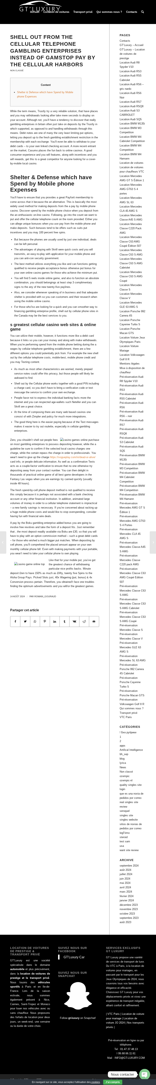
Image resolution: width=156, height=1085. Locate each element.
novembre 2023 (129, 909)
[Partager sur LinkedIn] (55, 621)
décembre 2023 (129, 904)
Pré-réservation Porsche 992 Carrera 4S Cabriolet (132, 669)
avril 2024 (125, 887)
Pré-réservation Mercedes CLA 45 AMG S (130, 534)
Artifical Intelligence (131, 749)
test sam (125, 841)
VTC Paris (126, 717)
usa (122, 845)
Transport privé (128, 712)
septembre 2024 (129, 865)
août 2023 (125, 922)
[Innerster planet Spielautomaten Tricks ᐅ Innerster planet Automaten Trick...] (3, 542)
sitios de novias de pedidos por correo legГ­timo (131, 828)
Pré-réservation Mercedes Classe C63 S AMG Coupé (133, 617)
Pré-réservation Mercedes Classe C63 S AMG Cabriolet (133, 604)
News (123, 767)
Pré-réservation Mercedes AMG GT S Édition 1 (132, 508)
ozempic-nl (126, 780)
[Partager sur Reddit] (84, 621)
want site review (129, 850)
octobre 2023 (127, 913)
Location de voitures (131, 162)
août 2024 (125, 869)
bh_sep (124, 754)
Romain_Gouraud (45, 596)
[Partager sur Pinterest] (45, 621)
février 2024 (126, 896)
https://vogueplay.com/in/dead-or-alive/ (72, 457)
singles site (126, 815)
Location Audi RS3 (130, 71)
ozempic (125, 776)
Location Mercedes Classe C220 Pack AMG (131, 228)
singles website (129, 819)
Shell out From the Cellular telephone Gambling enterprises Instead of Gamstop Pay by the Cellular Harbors (52, 51)
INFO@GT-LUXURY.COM (130, 1057)
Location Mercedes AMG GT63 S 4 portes (131, 189)
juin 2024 (125, 878)
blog (122, 758)
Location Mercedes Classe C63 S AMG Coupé (131, 276)
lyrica (123, 762)
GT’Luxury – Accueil (131, 45)
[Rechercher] (142, 12)
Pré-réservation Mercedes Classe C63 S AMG (133, 590)
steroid (124, 837)
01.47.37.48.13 (129, 1049)
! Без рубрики (128, 732)
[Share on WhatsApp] (35, 621)
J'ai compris (113, 1082)
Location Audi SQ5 (131, 119)
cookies (95, 1082)
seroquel (125, 810)
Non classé (17, 70)
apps (122, 745)
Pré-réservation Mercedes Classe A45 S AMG (132, 547)
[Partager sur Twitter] (25, 621)
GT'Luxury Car (74, 957)
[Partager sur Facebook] (15, 621)
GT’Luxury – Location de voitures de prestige (132, 54)
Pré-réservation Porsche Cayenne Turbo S (130, 682)
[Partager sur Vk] (74, 621)
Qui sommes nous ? (131, 708)
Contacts (125, 40)
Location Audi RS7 (130, 101)
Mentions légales (130, 363)
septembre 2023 (129, 917)
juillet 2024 (126, 874)
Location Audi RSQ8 (131, 106)
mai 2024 (125, 882)
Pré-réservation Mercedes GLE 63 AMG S (130, 647)
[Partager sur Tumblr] (64, 621)
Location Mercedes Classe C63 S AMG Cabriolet (131, 263)
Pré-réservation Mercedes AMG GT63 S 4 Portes (132, 521)
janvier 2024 (127, 900)
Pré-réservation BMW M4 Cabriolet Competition (132, 477)
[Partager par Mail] (94, 621)
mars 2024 (126, 891)
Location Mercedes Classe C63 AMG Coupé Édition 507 (131, 241)
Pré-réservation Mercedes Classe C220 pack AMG (130, 560)
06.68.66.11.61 (126, 1053)
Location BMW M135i (132, 123)
